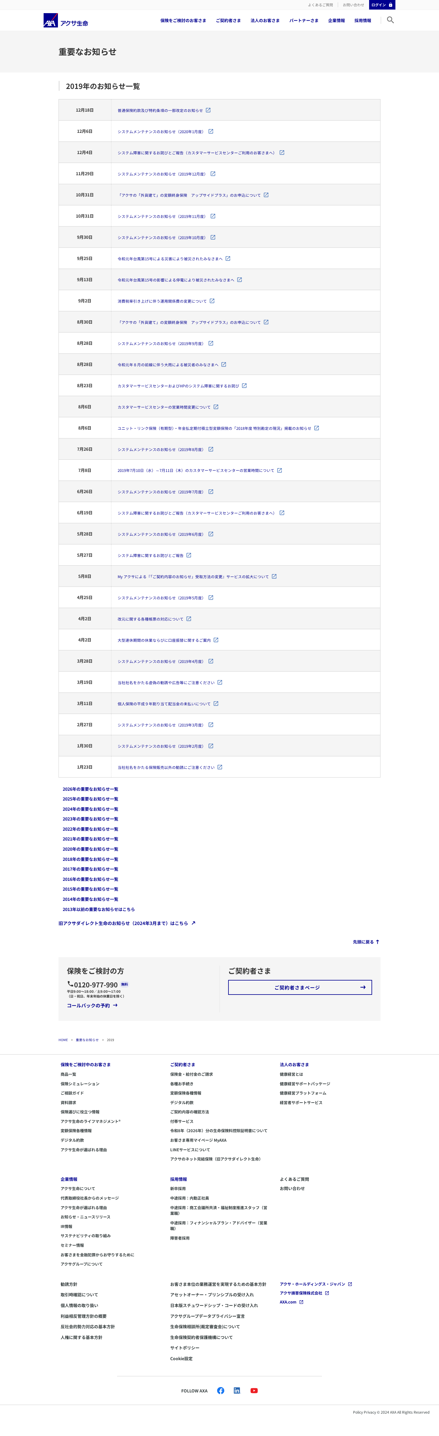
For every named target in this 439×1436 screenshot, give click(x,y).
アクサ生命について (78, 1188)
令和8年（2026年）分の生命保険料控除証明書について (219, 1130)
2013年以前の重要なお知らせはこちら (99, 909)
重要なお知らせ (87, 1040)
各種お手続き (182, 1083)
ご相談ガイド (72, 1093)
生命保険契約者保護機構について (201, 1337)
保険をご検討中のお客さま (86, 1064)
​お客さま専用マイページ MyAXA (198, 1140)
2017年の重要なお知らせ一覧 (90, 869)
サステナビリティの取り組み (86, 1235)
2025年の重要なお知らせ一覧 (90, 799)
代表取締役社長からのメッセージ (90, 1198)
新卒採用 (178, 1188)
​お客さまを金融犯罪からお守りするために (97, 1255)
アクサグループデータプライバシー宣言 (207, 1316)
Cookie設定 (181, 1358)
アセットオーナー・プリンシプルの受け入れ (212, 1295)
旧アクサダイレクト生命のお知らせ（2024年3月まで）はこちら (123, 923)
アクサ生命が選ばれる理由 (84, 1149)
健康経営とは (291, 1074)
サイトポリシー (184, 1348)
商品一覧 (68, 1074)
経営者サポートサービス (301, 1102)
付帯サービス (182, 1121)
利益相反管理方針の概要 (84, 1316)
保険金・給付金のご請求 (191, 1074)
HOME (63, 1040)
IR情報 (66, 1226)
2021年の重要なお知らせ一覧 (90, 839)
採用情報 (362, 20)
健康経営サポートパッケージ (305, 1083)
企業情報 (336, 20)
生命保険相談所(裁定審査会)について (205, 1326)
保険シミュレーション (80, 1083)
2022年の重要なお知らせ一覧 (90, 829)
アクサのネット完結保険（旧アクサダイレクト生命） (216, 1159)
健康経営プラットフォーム (303, 1093)
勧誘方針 (69, 1284)
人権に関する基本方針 (81, 1337)
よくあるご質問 (320, 4)
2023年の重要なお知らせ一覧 (90, 819)
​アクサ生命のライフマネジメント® (91, 1121)
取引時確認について (79, 1295)
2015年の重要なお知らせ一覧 (90, 889)
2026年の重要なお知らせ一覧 (90, 789)
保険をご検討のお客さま (183, 20)
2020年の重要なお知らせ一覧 (90, 849)
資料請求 (68, 1102)
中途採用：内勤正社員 (189, 1198)
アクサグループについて (82, 1264)
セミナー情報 (72, 1245)
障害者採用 (180, 1238)
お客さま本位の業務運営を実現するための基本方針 (218, 1284)
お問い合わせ (353, 4)
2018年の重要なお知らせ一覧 (90, 859)
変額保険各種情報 (76, 1130)
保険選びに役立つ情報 (80, 1112)
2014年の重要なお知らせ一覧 (90, 899)
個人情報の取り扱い (79, 1305)
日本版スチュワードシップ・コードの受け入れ (214, 1305)
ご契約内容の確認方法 (189, 1112)
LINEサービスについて (190, 1149)
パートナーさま (304, 20)
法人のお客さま (265, 20)
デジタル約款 (72, 1140)
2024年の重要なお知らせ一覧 (90, 809)
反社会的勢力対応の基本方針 (88, 1326)
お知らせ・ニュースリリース (85, 1217)
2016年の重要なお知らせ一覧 (90, 879)
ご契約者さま (228, 20)
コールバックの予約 (88, 1005)
